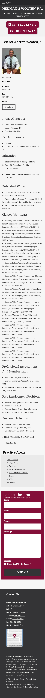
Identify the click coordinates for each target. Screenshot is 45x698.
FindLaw (35, 687)
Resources (11, 482)
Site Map (18, 684)
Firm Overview (12, 459)
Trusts (11, 476)
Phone (7, 521)
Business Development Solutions (18, 687)
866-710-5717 (25, 31)
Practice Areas (12, 463)
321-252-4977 (27, 24)
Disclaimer (7, 561)
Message (8, 531)
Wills (11, 479)
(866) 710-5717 (8, 89)
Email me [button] (9, 106)
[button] (22, 2)
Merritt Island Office (14, 625)
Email (7, 510)
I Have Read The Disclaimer (19, 564)
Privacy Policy (28, 684)
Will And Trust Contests (18, 472)
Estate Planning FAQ (17, 469)
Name (6, 499)
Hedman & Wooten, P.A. (20, 679)
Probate (12, 466)
